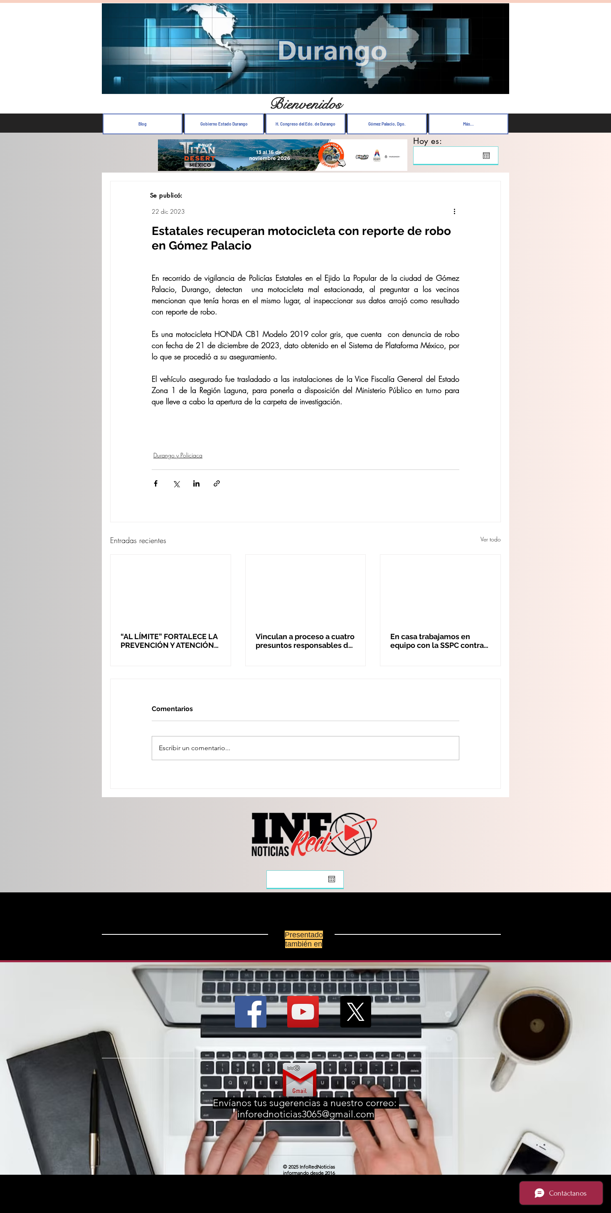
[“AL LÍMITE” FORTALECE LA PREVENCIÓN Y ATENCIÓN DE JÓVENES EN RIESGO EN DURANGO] (171, 588)
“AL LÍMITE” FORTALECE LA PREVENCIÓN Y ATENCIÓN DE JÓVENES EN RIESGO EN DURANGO (170, 641)
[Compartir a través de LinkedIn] (196, 483)
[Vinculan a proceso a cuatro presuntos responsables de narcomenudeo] (306, 588)
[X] (355, 1012)
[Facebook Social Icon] (250, 1012)
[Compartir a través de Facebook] (156, 483)
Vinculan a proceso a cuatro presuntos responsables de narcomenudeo (305, 641)
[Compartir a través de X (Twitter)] (176, 483)
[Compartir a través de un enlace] (217, 483)
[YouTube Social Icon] (303, 1012)
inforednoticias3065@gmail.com (305, 1114)
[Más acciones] (454, 211)
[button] (498, 85)
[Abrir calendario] (486, 155)
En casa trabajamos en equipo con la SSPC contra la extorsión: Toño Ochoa (437, 641)
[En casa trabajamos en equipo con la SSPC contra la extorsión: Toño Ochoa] (440, 588)
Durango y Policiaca (177, 455)
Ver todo (490, 539)
